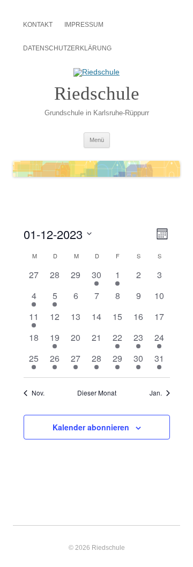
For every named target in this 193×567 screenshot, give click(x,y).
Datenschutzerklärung (67, 48)
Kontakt (38, 24)
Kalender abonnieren (91, 427)
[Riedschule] (96, 72)
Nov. (38, 393)
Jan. (156, 393)
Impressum (83, 24)
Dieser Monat (96, 393)
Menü (97, 140)
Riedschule (96, 93)
